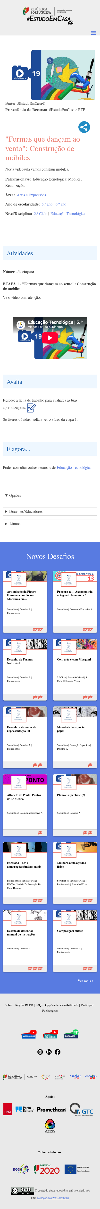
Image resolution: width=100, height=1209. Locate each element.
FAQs (39, 1005)
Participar (87, 1005)
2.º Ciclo (40, 213)
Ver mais (84, 980)
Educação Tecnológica (67, 213)
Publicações (50, 1010)
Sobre (8, 1005)
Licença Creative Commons (53, 1198)
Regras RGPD (24, 1005)
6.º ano (61, 203)
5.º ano (47, 203)
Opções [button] (15, 495)
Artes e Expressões (31, 194)
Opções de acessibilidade (61, 1005)
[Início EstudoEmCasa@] (47, 10)
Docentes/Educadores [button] (25, 511)
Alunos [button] (14, 523)
